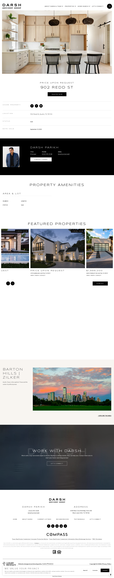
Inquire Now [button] (57, 94)
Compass (36, 543)
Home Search (83, 6)
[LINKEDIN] (52, 526)
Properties (69, 6)
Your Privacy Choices (57, 576)
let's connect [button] (57, 463)
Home (15, 519)
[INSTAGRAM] (48, 526)
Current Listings (44, 519)
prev (8, 283)
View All (100, 283)
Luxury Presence (47, 564)
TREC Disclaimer (97, 539)
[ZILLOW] (61, 526)
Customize (95, 570)
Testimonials (79, 519)
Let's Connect (98, 6)
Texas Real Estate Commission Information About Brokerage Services (70, 539)
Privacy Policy (106, 564)
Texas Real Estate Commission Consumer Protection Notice (30, 539)
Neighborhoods (62, 519)
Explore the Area (105, 415)
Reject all (85, 570)
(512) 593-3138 (47, 154)
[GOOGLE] (57, 526)
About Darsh (27, 519)
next (13, 283)
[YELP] (65, 526)
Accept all (105, 570)
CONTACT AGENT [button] (41, 159)
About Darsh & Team (53, 6)
